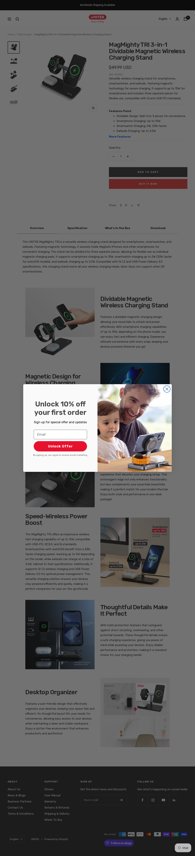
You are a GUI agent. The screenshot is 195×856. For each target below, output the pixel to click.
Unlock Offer (60, 446)
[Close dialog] (167, 389)
